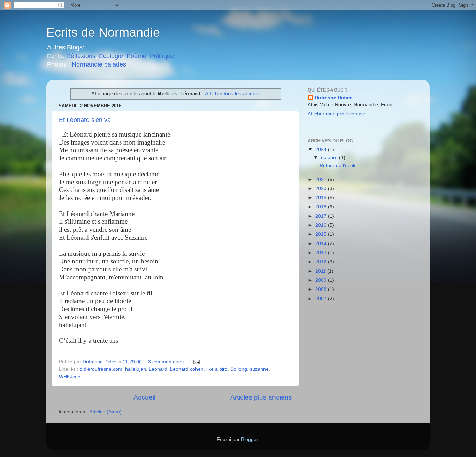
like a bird (217, 369)
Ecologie (111, 56)
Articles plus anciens (261, 397)
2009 (321, 280)
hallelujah (135, 369)
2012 (321, 261)
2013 (321, 252)
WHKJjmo (69, 376)
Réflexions (80, 56)
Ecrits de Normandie (103, 32)
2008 (321, 289)
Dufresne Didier (333, 97)
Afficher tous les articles (232, 93)
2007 (321, 298)
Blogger (249, 439)
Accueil (144, 397)
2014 (321, 243)
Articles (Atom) (105, 412)
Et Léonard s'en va (85, 119)
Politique (162, 56)
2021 (321, 179)
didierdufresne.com (101, 369)
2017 (321, 216)
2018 (321, 206)
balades (115, 64)
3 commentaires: (167, 361)
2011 (321, 271)
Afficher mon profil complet (337, 113)
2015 (321, 234)
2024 (321, 149)
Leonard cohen (187, 369)
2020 (321, 188)
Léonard (158, 369)
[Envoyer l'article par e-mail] (196, 361)
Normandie (86, 64)
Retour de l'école (338, 165)
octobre (330, 157)
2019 (321, 197)
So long (238, 369)
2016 (321, 225)
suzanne (259, 369)
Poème (136, 56)
